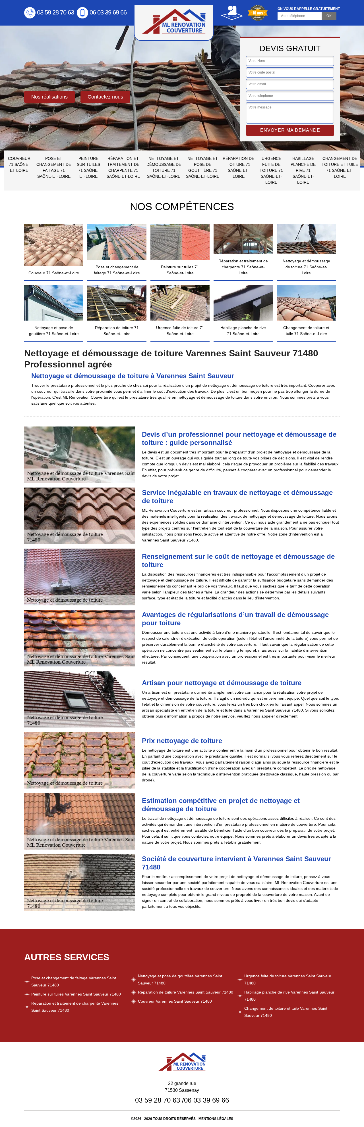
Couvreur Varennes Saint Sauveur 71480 (175, 1001)
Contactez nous (105, 97)
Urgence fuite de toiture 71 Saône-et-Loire (271, 170)
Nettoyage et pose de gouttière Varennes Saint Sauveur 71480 (180, 979)
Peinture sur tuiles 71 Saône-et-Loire (88, 167)
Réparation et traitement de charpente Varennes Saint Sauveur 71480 (74, 1007)
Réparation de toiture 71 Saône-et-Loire (238, 167)
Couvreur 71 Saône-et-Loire (19, 164)
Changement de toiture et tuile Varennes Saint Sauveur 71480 (285, 1012)
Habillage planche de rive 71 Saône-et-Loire (303, 170)
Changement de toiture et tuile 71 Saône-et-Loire (340, 167)
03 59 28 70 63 (55, 12)
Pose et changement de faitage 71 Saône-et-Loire (53, 167)
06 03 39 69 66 (108, 12)
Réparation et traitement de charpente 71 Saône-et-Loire (123, 167)
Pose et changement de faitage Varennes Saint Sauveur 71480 (73, 981)
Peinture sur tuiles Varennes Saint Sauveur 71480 (76, 994)
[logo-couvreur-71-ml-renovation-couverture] (174, 23)
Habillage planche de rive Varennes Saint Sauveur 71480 (289, 995)
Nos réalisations (49, 97)
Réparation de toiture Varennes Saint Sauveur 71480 (185, 992)
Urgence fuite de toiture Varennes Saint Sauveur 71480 (287, 979)
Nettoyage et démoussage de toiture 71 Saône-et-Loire (163, 167)
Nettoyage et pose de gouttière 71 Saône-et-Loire (202, 167)
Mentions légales (215, 1119)
